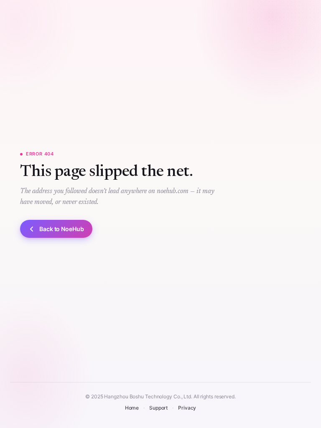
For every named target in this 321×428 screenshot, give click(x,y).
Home (132, 408)
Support (158, 408)
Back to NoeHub (61, 228)
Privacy (187, 408)
